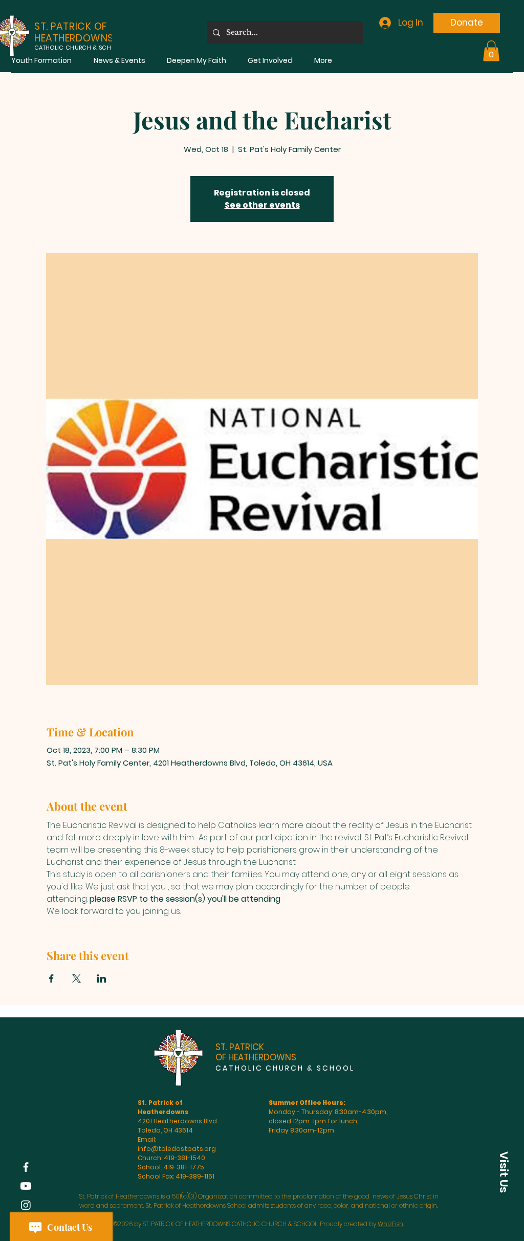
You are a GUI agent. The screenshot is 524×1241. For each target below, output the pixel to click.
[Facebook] (25, 1167)
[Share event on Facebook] (51, 978)
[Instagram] (25, 1205)
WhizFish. (391, 1224)
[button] (41, 61)
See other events (262, 205)
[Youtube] (25, 1186)
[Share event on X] (76, 978)
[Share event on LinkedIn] (101, 978)
